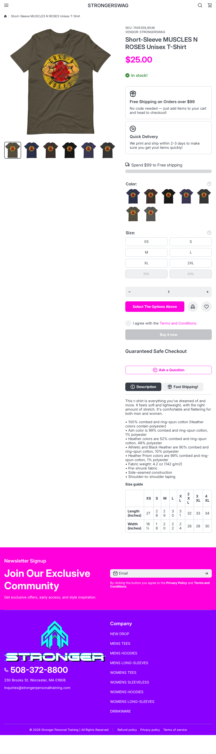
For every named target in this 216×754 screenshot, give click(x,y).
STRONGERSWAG (152, 32)
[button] (210, 5)
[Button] (209, 184)
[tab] (182, 387)
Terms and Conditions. (178, 323)
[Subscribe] (206, 573)
